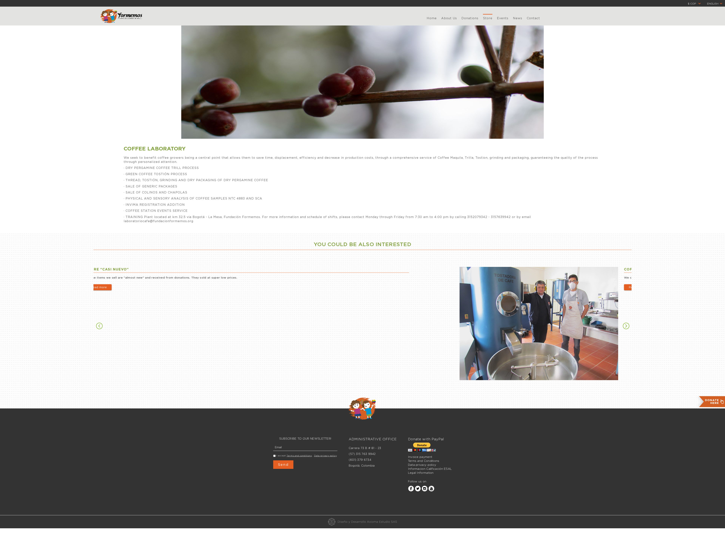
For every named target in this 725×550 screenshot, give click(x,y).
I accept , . (306, 455)
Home (432, 18)
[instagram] (425, 488)
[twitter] (418, 488)
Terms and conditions (299, 455)
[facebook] (411, 488)
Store (487, 18)
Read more (296, 287)
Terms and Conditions (423, 460)
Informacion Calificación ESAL (430, 468)
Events (502, 18)
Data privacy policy (325, 455)
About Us (449, 18)
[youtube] (431, 488)
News (517, 18)
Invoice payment (420, 456)
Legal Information (421, 472)
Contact (533, 18)
